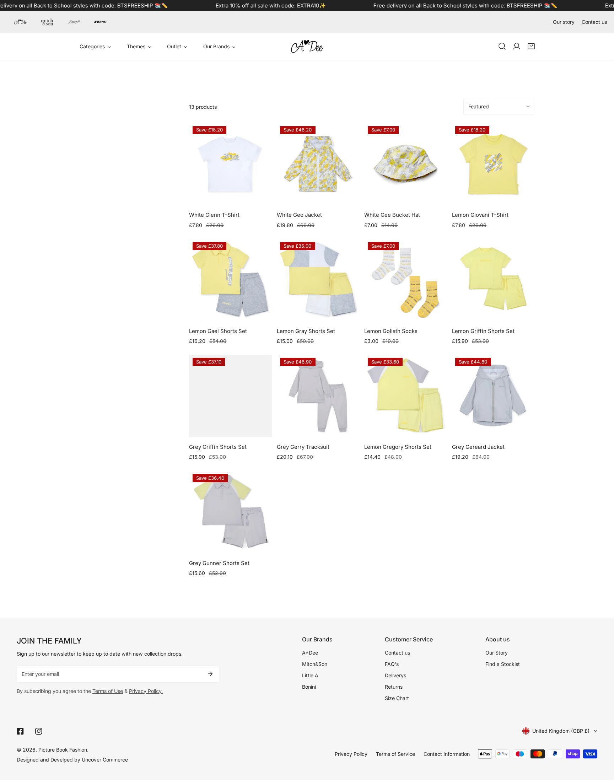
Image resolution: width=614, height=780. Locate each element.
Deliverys (395, 675)
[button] (531, 46)
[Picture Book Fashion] (307, 46)
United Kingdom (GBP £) (560, 731)
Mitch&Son (314, 664)
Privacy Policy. (146, 691)
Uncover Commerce (105, 760)
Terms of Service (395, 754)
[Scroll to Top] (601, 742)
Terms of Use (107, 691)
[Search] (502, 46)
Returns (394, 687)
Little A (310, 675)
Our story (564, 22)
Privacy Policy (351, 754)
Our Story (496, 653)
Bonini (309, 687)
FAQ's (392, 664)
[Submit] (210, 674)
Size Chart (397, 698)
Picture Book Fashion (62, 750)
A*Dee (310, 653)
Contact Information (447, 754)
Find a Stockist (502, 664)
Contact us (594, 22)
